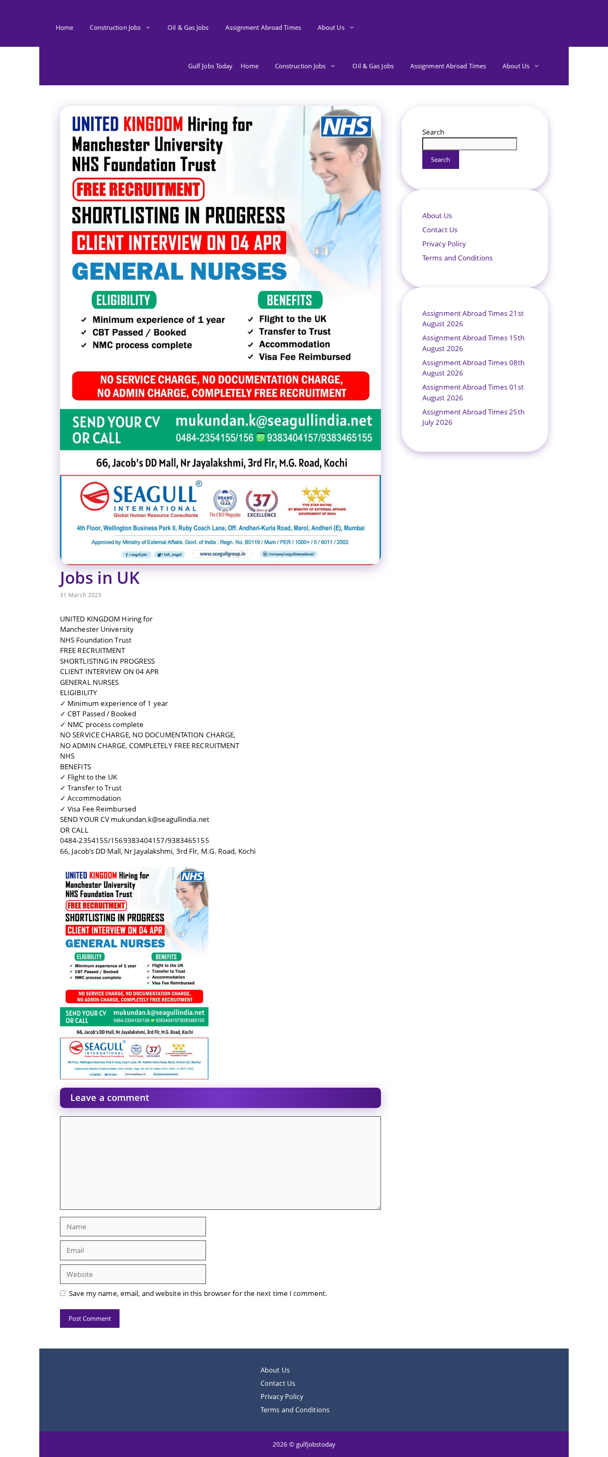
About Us (331, 27)
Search (433, 132)
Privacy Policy (444, 243)
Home (64, 27)
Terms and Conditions (457, 258)
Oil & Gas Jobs (188, 27)
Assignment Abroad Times (263, 27)
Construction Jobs (115, 27)
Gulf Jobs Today (210, 66)
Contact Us (439, 229)
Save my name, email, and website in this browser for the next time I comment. (198, 1293)
